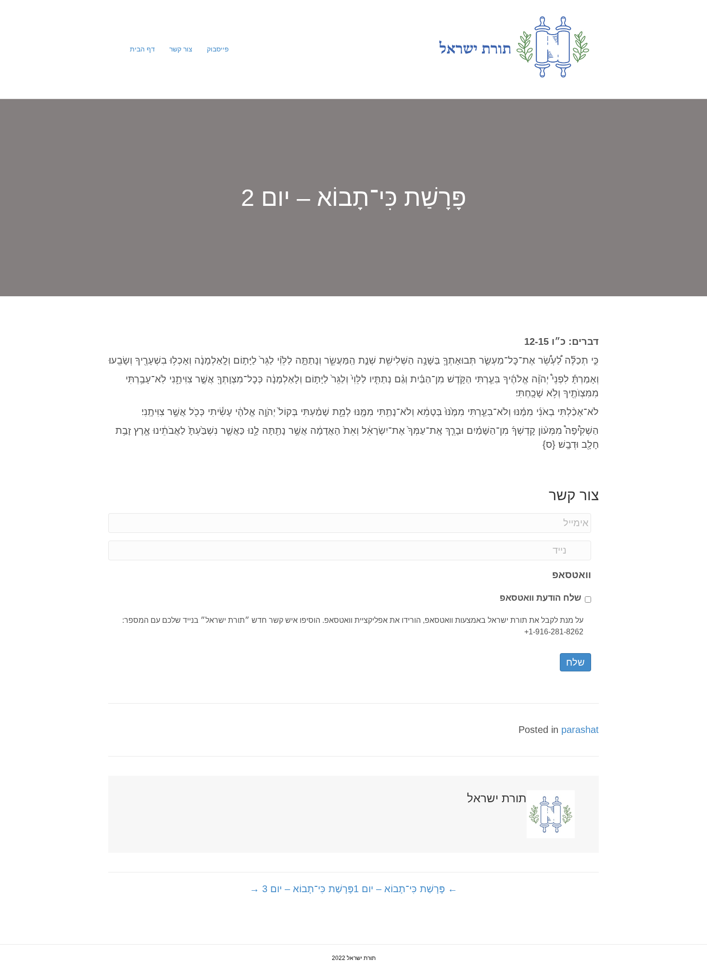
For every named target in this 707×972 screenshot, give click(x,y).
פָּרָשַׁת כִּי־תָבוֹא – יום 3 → (302, 889)
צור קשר (180, 49)
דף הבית (142, 49)
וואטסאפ (571, 574)
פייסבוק (218, 49)
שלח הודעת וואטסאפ (540, 598)
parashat (580, 729)
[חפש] (119, 49)
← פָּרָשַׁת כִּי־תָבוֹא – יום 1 (405, 889)
